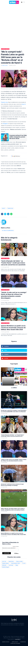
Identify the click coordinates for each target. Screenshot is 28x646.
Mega (17, 565)
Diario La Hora (4, 65)
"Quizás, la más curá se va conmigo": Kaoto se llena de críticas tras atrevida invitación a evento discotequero (14, 295)
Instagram (5, 123)
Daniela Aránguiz (5, 567)
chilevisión (4, 565)
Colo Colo (4, 561)
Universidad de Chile (15, 563)
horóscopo (11, 565)
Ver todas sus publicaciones (8, 230)
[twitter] (5, 214)
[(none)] (4, 222)
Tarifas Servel (15, 641)
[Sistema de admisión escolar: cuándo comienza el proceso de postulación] (8, 376)
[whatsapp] (11, 214)
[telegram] (8, 214)
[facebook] (2, 214)
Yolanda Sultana (5, 563)
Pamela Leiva (4, 102)
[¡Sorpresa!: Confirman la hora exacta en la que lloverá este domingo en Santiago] (14, 473)
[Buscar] (24, 2)
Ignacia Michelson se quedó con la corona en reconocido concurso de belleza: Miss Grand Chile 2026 (13, 327)
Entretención (6, 240)
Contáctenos (23, 641)
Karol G (24, 104)
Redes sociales (19, 561)
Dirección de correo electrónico (9, 548)
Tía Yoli (23, 563)
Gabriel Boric (11, 561)
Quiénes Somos (5, 641)
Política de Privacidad (15, 643)
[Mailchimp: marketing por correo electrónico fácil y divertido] (16, 554)
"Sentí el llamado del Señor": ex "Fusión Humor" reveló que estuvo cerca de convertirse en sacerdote (13, 263)
